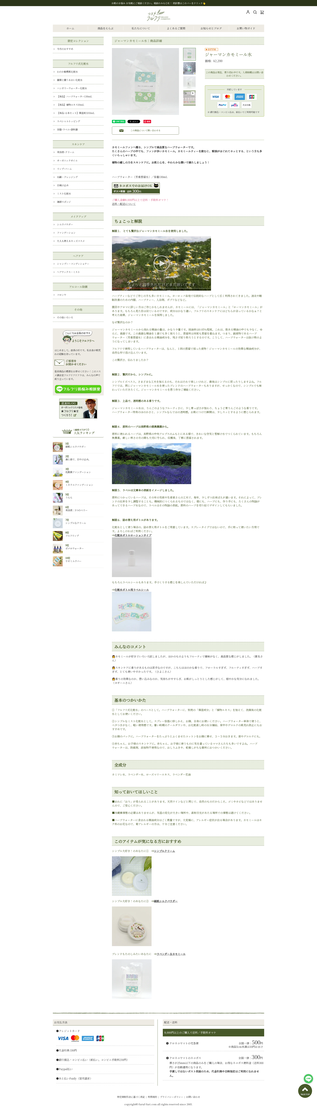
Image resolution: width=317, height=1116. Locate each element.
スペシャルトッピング (68, 121)
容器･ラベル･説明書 (67, 129)
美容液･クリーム (65, 152)
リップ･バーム (64, 168)
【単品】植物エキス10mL (70, 104)
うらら (68, 497)
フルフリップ (72, 535)
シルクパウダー (65, 224)
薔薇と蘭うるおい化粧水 (69, 80)
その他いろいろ (65, 317)
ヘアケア (78, 256)
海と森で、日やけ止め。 (78, 459)
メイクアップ (78, 216)
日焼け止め (63, 185)
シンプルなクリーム (75, 523)
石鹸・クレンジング (67, 177)
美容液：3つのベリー (76, 510)
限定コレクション (78, 41)
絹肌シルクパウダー (75, 446)
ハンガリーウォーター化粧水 (72, 88)
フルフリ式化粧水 (78, 64)
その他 (78, 309)
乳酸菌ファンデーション (78, 472)
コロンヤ (61, 294)
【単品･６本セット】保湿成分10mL (75, 113)
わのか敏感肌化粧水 (67, 71)
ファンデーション (66, 232)
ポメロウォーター (74, 548)
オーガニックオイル (67, 160)
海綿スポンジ (64, 201)
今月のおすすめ (65, 49)
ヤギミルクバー (73, 561)
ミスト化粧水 (64, 193)
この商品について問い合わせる (145, 130)
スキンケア (78, 144)
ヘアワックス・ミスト (68, 272)
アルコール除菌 (78, 287)
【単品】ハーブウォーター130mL (74, 96)
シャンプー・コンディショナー (73, 263)
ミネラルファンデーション (79, 484)
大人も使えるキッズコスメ (71, 241)
